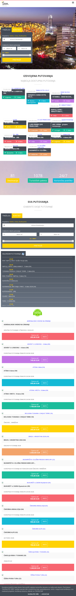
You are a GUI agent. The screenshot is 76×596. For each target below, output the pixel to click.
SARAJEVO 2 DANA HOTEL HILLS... (37, 96)
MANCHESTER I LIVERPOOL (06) (13, 92)
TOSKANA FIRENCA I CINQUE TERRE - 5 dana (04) (18, 271)
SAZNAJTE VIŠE (33, 594)
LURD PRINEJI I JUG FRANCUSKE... (36, 125)
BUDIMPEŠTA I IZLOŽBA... (38, 150)
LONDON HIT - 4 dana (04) (61, 137)
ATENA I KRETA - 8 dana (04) (14, 394)
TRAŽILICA (6, 30)
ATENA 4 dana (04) (11, 123)
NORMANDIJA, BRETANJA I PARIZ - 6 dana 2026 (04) (19, 286)
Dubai (16, 36)
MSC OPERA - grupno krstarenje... (60, 125)
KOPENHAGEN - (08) (12, 137)
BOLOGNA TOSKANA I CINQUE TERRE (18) (19, 417)
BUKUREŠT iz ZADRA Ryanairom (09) (17, 486)
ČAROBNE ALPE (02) (11, 532)
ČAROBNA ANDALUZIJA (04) (14, 509)
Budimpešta (23, 36)
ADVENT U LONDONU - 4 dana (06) (16, 348)
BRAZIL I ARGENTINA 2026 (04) (15, 440)
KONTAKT (17, 30)
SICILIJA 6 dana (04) (36, 137)
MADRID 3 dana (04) (12, 149)
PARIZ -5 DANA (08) (8, 301)
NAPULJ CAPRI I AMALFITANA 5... (57, 110)
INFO (45, 337)
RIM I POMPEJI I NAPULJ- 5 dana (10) (14, 276)
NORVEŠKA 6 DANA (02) (10, 281)
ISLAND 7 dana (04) (8, 296)
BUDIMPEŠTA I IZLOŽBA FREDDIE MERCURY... (19, 463)
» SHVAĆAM (45, 594)
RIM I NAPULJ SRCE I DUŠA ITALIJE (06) (15, 261)
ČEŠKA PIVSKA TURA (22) (12, 579)
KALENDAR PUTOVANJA (11, 254)
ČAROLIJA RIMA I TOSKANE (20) (15, 555)
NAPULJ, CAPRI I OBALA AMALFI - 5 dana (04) (16, 266)
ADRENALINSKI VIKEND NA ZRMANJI (16, 325)
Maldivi (11, 36)
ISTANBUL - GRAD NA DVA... (62, 97)
